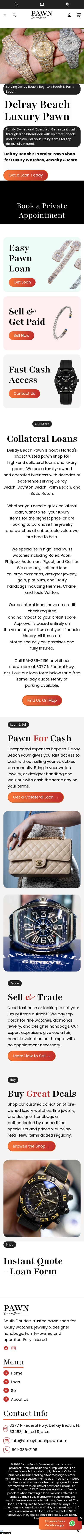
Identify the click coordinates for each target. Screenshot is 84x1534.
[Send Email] (42, 4)
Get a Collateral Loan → (36, 797)
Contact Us (24, 393)
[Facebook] (6, 1347)
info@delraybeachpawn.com (39, 1440)
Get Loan (22, 282)
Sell (14, 1390)
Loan (15, 1381)
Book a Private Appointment (42, 211)
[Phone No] (16, 4)
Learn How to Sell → (31, 1056)
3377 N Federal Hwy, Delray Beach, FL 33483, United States (44, 1428)
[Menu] (5, 15)
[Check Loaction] (67, 4)
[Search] (14, 15)
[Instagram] (13, 1347)
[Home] (42, 15)
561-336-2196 (24, 1449)
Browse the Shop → (31, 1146)
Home (16, 1373)
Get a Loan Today (26, 175)
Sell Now (22, 335)
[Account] (69, 15)
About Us (19, 1399)
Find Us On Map (42, 700)
